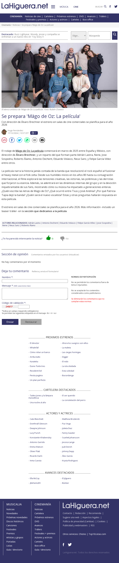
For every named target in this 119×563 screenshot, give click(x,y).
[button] (53, 6)
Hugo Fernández (15, 130)
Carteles (75, 19)
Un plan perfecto (38, 380)
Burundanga (68, 375)
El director (34, 343)
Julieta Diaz (67, 428)
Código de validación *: (14, 303)
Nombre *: (7, 277)
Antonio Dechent (42, 159)
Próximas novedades (16, 517)
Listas (9, 545)
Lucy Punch (35, 432)
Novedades (12, 513)
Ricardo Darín (36, 456)
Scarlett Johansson (70, 437)
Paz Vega (66, 423)
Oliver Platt (35, 451)
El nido (65, 361)
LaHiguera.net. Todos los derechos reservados (86, 552)
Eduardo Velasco (63, 159)
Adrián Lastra (85, 155)
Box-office (88, 19)
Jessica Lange (68, 442)
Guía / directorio (14, 549)
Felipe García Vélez (100, 159)
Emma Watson (36, 446)
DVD (81, 16)
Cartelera (48, 16)
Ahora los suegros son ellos (75, 343)
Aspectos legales (90, 517)
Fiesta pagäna (36, 375)
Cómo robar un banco (40, 352)
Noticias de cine (33, 16)
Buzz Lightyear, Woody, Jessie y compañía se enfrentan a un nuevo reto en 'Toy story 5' (31, 35)
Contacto (67, 513)
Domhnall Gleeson (38, 423)
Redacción (80, 513)
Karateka (34, 361)
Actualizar (73, 254)
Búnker (65, 483)
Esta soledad (68, 370)
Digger (65, 356)
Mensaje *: (16, 285)
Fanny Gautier (68, 432)
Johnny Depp (68, 451)
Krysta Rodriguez (70, 460)
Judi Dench (67, 446)
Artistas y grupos (14, 537)
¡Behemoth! (35, 483)
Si (52, 238)
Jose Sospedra (104, 222)
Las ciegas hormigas (71, 352)
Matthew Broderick (71, 419)
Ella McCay (34, 478)
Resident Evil (36, 370)
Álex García (67, 456)
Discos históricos (15, 521)
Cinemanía (6, 25)
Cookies (101, 521)
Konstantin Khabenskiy (40, 437)
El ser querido (68, 395)
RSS (93, 525)
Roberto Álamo (22, 159)
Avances (91, 16)
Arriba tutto (35, 356)
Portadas (10, 541)
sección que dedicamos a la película (45, 211)
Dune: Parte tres (37, 366)
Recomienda (95, 513)
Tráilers (102, 16)
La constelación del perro (74, 400)
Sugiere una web (71, 517)
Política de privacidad (73, 521)
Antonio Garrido (37, 442)
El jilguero (66, 478)
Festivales (11, 529)
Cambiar (89, 521)
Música (64, 6)
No (67, 238)
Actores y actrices (59, 19)
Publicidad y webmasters (75, 525)
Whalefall (34, 347)
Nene (97, 155)
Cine (75, 6)
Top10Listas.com (97, 534)
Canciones (11, 525)
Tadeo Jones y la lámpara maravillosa (41, 396)
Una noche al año (38, 402)
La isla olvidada (69, 366)
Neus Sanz (80, 159)
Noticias (16, 25)
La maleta (66, 347)
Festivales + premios (45, 533)
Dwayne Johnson (38, 428)
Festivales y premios (36, 19)
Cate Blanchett (36, 419)
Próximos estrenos (66, 16)
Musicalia (14, 504)
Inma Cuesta (35, 460)
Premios (10, 533)
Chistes (82, 534)
